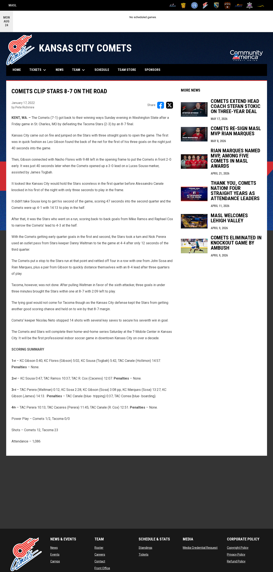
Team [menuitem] (79, 70)
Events (55, 554)
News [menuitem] (60, 70)
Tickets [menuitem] (38, 70)
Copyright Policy (237, 547)
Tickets (143, 554)
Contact (99, 561)
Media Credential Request (200, 547)
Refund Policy (236, 561)
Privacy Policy (236, 554)
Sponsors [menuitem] (152, 70)
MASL (13, 6)
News (54, 547)
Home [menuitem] (17, 70)
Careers (99, 554)
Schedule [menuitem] (101, 70)
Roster (98, 547)
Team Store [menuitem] (128, 70)
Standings (145, 547)
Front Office (102, 568)
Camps (55, 561)
